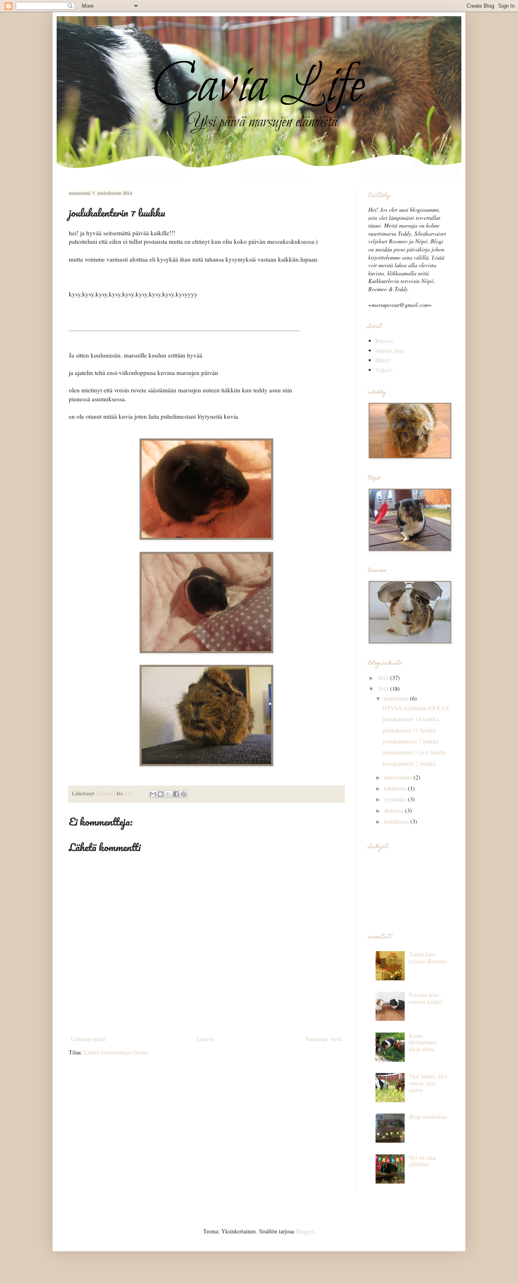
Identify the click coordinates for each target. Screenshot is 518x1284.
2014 (383, 688)
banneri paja (389, 350)
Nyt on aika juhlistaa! (422, 1161)
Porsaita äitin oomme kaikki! (426, 998)
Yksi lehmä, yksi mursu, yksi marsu (428, 1083)
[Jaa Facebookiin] (176, 794)
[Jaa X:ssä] (168, 794)
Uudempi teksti (88, 1039)
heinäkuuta (397, 821)
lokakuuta (396, 788)
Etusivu (205, 1039)
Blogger (305, 1231)
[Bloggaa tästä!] (161, 794)
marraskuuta (399, 777)
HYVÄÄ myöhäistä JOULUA (415, 708)
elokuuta (394, 810)
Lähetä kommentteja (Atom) (116, 1052)
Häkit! (383, 360)
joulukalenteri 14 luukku (410, 719)
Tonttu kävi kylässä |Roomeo (428, 957)
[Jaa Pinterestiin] (184, 794)
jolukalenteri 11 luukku (409, 730)
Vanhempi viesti (323, 1039)
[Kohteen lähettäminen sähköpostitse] (153, 794)
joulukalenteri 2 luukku (409, 763)
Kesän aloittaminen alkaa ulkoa (423, 1042)
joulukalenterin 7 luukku (410, 741)
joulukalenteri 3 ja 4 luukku (414, 752)
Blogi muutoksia (427, 1116)
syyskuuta (396, 799)
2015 (383, 677)
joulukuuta (397, 698)
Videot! (384, 370)
